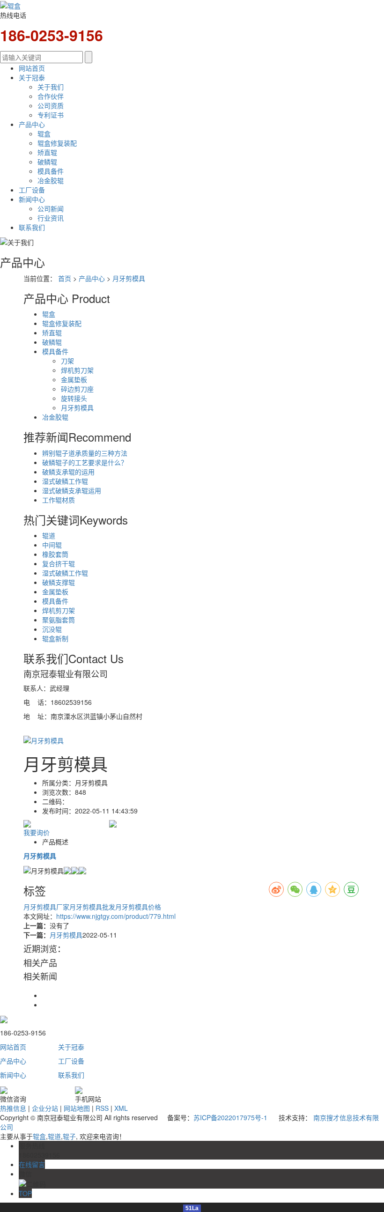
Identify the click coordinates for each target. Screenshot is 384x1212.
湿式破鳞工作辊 (65, 481)
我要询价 (36, 832)
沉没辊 (52, 629)
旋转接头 (74, 398)
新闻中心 (32, 199)
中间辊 (52, 544)
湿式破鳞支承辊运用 (71, 490)
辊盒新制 (55, 638)
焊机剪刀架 (77, 370)
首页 (64, 278)
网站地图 (77, 1108)
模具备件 (50, 171)
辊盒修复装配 (57, 143)
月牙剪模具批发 (92, 906)
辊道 (48, 535)
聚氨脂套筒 (58, 619)
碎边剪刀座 (77, 388)
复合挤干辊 (58, 563)
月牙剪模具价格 (138, 906)
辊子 (69, 1136)
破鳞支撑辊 (58, 582)
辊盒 (44, 133)
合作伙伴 (50, 96)
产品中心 (32, 124)
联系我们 (32, 227)
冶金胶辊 (50, 180)
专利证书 (50, 114)
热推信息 (13, 1108)
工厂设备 (32, 189)
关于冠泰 (32, 77)
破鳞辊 (47, 161)
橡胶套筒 (55, 554)
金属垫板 (74, 379)
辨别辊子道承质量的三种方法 (84, 453)
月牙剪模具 (128, 278)
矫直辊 (47, 152)
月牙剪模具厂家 (46, 906)
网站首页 (32, 68)
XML (121, 1108)
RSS (102, 1108)
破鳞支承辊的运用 (68, 471)
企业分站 (45, 1108)
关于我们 (50, 86)
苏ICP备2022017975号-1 (230, 1117)
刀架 (67, 360)
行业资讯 (50, 217)
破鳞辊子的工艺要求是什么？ (84, 462)
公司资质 (50, 105)
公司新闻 (50, 208)
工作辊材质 (58, 499)
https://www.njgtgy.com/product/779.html (116, 916)
